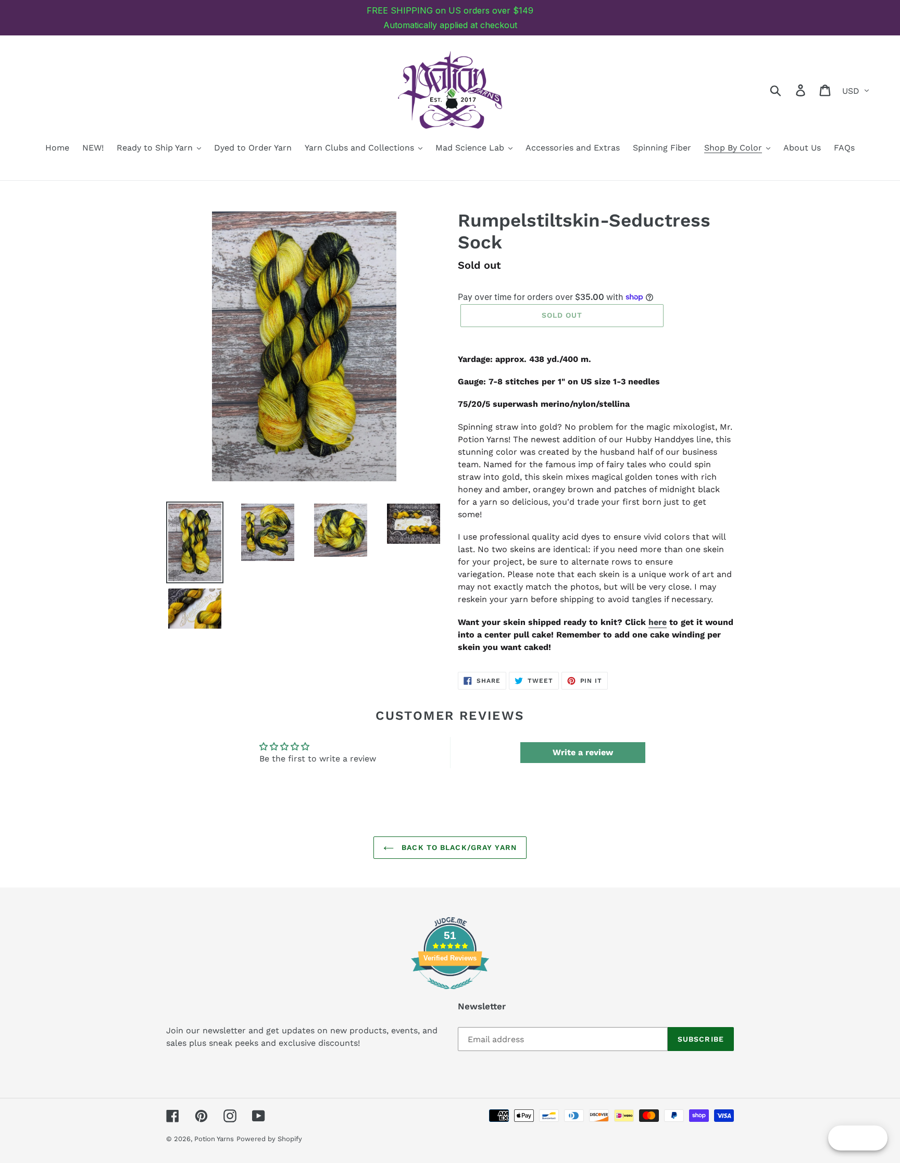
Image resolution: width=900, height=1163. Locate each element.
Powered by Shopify (269, 1139)
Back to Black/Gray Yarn (458, 847)
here (657, 622)
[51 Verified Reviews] (450, 994)
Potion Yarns (214, 1139)
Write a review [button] (583, 752)
